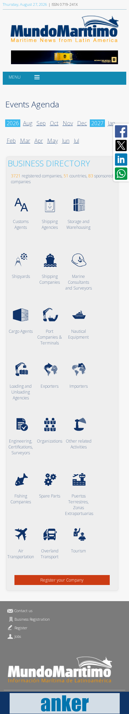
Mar (25, 140)
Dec (82, 123)
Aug (27, 123)
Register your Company (62, 580)
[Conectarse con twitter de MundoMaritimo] (121, 145)
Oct (54, 123)
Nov (68, 123)
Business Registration (32, 619)
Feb (11, 140)
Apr (38, 140)
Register (21, 627)
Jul (76, 140)
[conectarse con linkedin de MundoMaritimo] (121, 159)
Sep (41, 123)
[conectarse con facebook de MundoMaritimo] (121, 131)
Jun (65, 140)
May (52, 140)
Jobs (17, 636)
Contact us (23, 610)
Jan (111, 123)
